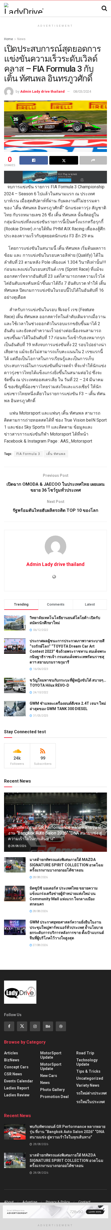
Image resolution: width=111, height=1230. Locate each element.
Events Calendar (18, 1081)
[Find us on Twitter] (22, 1026)
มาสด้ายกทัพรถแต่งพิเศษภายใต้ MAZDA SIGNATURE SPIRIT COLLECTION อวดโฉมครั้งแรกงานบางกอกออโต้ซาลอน (66, 864)
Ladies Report (16, 1088)
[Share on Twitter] (63, 160)
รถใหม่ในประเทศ (90, 1102)
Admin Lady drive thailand (42, 91)
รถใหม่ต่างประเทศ (91, 1093)
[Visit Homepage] (23, 8)
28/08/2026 (18, 846)
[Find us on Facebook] (9, 1026)
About (9, 1202)
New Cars (48, 1075)
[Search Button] (104, 8)
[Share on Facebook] (33, 160)
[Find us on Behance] (48, 1026)
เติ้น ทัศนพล (55, 454)
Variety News (87, 1085)
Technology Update (87, 1062)
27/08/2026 (40, 945)
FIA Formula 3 (28, 454)
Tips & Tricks (88, 1071)
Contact (84, 1202)
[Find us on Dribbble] (61, 1026)
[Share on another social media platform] (93, 160)
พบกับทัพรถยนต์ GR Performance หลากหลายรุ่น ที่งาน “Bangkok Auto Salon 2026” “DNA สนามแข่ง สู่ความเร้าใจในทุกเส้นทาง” (55, 833)
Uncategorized (89, 1078)
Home (8, 39)
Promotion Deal (54, 1097)
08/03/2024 (82, 91)
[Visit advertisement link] (55, 177)
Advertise (29, 1202)
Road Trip (85, 1053)
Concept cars (16, 1067)
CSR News (13, 1074)
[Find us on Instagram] (35, 1026)
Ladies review (16, 1095)
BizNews (11, 1060)
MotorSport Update (50, 1055)
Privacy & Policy (58, 1202)
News (21, 39)
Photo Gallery (52, 1089)
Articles (11, 1053)
